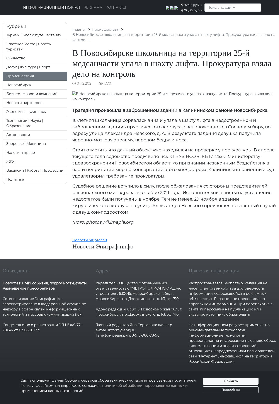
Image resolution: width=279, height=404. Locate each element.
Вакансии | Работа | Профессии (34, 170)
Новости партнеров (24, 103)
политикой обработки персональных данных (143, 386)
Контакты (116, 7)
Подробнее (230, 390)
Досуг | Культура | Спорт (28, 67)
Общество (15, 58)
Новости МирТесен (89, 240)
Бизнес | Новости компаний (32, 94)
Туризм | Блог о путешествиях (33, 35)
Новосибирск (18, 85)
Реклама (93, 7)
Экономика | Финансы (26, 112)
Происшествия (20, 76)
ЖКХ (10, 161)
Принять (231, 381)
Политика (15, 179)
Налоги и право (20, 153)
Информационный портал (51, 7)
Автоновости (18, 135)
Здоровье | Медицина (26, 144)
